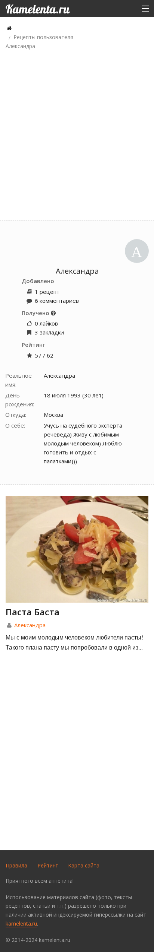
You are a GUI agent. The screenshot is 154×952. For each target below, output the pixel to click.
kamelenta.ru (21, 923)
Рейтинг (47, 865)
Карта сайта (83, 865)
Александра (30, 625)
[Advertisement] (77, 136)
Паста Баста (32, 612)
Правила (16, 865)
